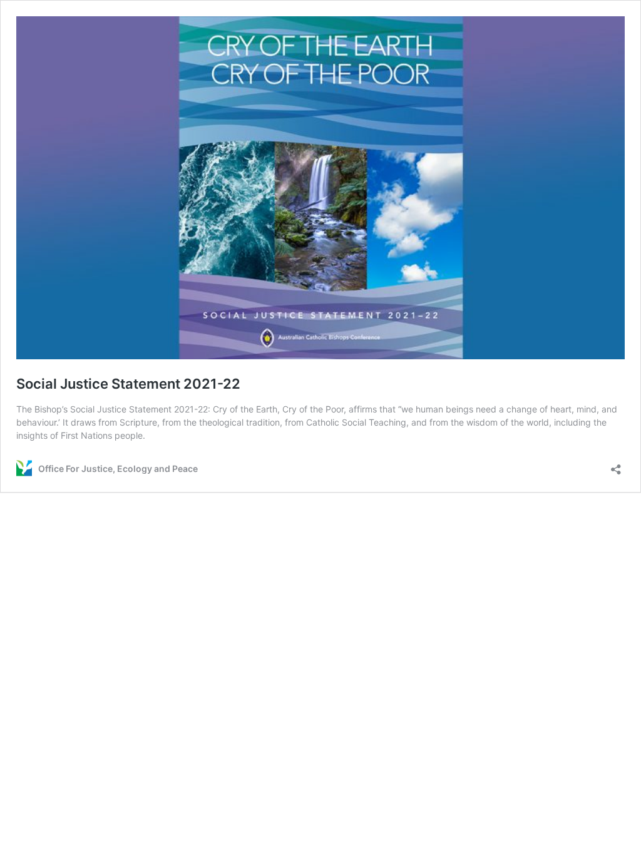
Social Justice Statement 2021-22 (128, 384)
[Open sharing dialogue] (616, 465)
